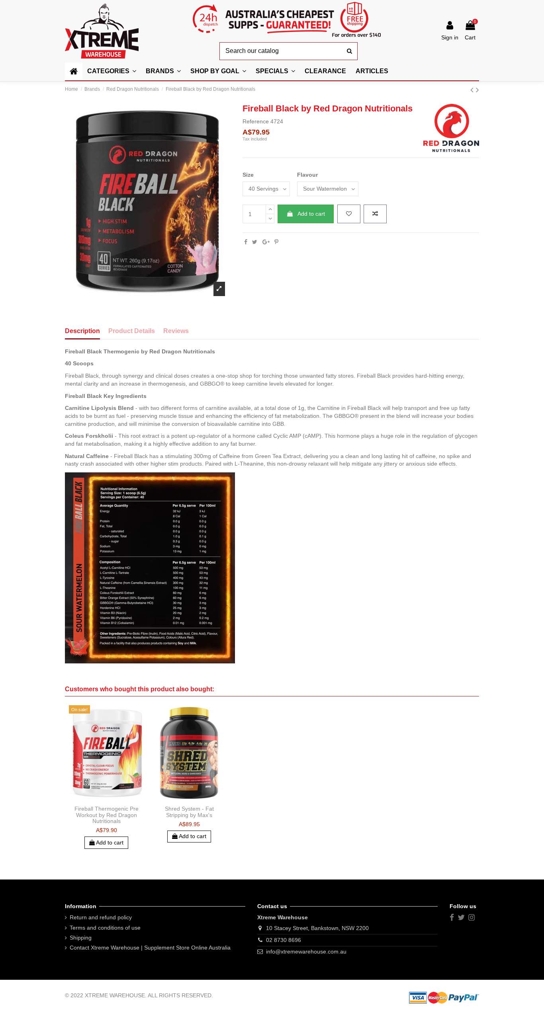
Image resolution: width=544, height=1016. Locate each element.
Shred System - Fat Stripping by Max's (189, 811)
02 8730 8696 (283, 940)
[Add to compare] (375, 214)
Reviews (176, 331)
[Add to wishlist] (348, 214)
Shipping (81, 937)
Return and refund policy (101, 917)
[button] (218, 71)
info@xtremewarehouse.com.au (306, 951)
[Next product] (477, 89)
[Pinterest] (276, 242)
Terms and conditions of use (105, 927)
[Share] (245, 242)
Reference (256, 121)
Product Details (131, 331)
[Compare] (106, 799)
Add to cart (311, 214)
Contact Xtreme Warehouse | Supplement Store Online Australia (150, 947)
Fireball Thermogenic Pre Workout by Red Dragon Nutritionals (106, 814)
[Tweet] (254, 242)
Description (82, 331)
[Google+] (266, 242)
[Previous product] (473, 89)
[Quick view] (117, 799)
